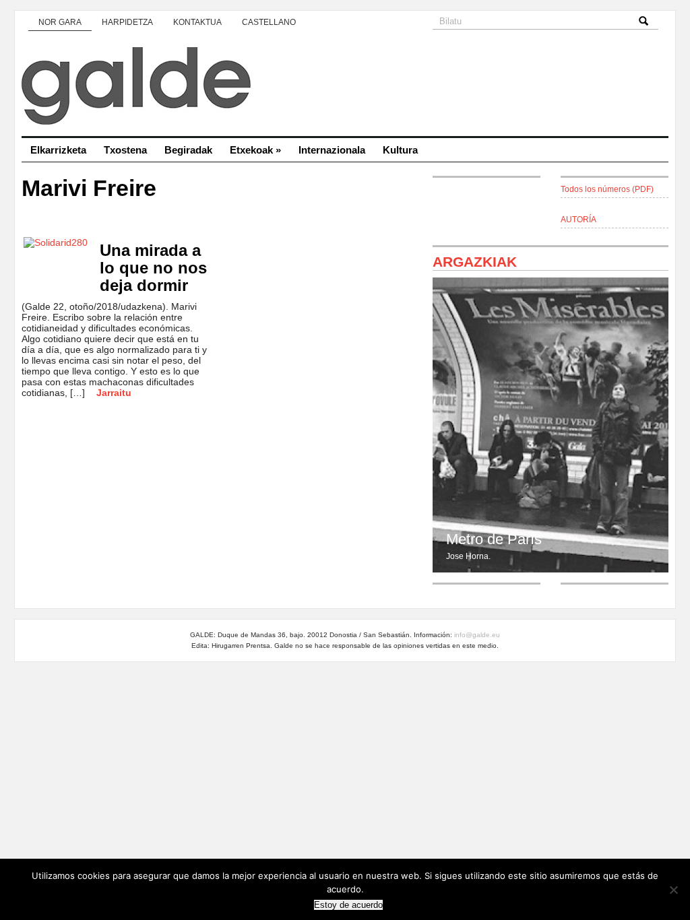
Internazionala (332, 150)
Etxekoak (255, 150)
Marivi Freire (89, 188)
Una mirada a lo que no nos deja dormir (153, 267)
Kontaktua (197, 22)
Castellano (269, 22)
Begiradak (188, 150)
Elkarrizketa (58, 150)
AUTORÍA (578, 219)
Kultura (400, 150)
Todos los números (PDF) (607, 189)
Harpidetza (127, 22)
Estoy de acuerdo (348, 905)
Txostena (125, 150)
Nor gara (60, 22)
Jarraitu (113, 392)
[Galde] (345, 87)
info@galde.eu (477, 634)
